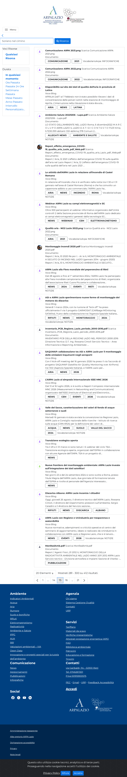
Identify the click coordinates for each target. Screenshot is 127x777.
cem (81, 220)
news (63, 107)
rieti (91, 286)
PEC (68, 682)
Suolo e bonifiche (20, 614)
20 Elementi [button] (46, 574)
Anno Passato (14, 101)
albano (100, 510)
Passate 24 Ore (15, 86)
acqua (52, 428)
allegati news (57, 135)
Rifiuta (66, 773)
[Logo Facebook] (13, 698)
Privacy (13, 748)
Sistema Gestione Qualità (80, 602)
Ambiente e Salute (20, 630)
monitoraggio (85, 317)
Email (76, 682)
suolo (80, 428)
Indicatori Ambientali (22, 598)
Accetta (79, 773)
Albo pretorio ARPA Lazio (22, 736)
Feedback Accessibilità (101, 682)
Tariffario (71, 627)
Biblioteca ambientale (78, 647)
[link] (2, 35)
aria (51, 107)
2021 (76, 61)
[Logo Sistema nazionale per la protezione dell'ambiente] (74, 15)
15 (61, 581)
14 (55, 581)
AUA (12, 638)
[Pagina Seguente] (84, 580)
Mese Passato (14, 98)
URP (68, 610)
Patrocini (71, 651)
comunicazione (58, 61)
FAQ (68, 643)
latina (78, 107)
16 (67, 581)
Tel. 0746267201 (74, 672)
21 (79, 581)
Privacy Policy (51, 773)
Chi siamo (71, 598)
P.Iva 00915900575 (76, 676)
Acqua (13, 602)
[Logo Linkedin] (30, 698)
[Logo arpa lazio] (53, 15)
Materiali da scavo (76, 631)
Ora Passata (13, 82)
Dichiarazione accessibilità (22, 742)
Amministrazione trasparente (24, 731)
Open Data (16, 650)
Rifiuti (13, 618)
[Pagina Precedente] (37, 580)
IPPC (12, 634)
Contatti (70, 606)
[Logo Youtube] (24, 698)
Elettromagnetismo (21, 622)
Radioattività (17, 626)
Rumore (14, 610)
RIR (12, 642)
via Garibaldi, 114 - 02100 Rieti (82, 668)
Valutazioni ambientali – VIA (25, 646)
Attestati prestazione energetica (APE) (87, 639)
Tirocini (70, 659)
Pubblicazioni (17, 676)
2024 (64, 286)
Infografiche (110, 61)
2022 (77, 79)
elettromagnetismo (104, 220)
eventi (77, 286)
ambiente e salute (85, 135)
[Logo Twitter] (19, 698)
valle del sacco (101, 428)
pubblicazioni (57, 563)
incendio (79, 192)
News (13, 668)
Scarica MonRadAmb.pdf (78, 545)
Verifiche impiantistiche (79, 635)
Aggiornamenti (18, 672)
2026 (76, 372)
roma (95, 192)
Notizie (49, 139)
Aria (12, 606)
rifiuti (52, 317)
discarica (82, 510)
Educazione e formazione (80, 655)
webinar (67, 220)
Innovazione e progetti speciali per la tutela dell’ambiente (34, 656)
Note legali (15, 754)
